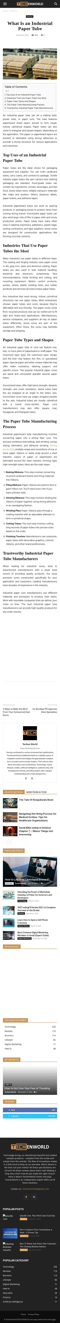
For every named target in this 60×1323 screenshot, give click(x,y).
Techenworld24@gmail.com (35, 1188)
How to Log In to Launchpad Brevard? (27, 879)
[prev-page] (5, 842)
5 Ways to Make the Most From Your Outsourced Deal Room (16, 712)
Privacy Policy (33, 1314)
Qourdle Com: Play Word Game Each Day (37, 1216)
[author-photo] (30, 740)
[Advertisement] (30, 647)
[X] (27, 42)
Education (9, 883)
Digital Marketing (24, 938)
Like (53, 1110)
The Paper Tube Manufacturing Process (25, 104)
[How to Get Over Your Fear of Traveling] (30, 1080)
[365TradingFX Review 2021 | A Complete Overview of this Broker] (9, 910)
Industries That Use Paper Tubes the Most (26, 98)
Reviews (14, 11)
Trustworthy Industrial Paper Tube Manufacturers (30, 108)
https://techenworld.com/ (30, 748)
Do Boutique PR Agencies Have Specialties (45, 710)
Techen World (30, 744)
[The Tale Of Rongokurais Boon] (10, 803)
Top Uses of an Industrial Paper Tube (23, 95)
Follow (51, 1116)
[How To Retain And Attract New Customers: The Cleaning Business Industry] (10, 1247)
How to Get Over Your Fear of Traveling (27, 1088)
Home (5, 11)
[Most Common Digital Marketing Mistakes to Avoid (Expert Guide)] (9, 935)
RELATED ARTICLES (14, 792)
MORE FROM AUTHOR (36, 792)
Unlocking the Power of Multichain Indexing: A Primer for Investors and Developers (34, 895)
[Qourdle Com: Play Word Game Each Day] (10, 1219)
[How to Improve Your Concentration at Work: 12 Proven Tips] (10, 1233)
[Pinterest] (33, 42)
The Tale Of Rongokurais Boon (36, 799)
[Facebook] (20, 42)
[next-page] (9, 842)
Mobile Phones (23, 926)
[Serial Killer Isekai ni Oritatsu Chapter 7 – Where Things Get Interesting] (10, 831)
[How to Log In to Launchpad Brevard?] (30, 872)
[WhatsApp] (40, 42)
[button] (5, 4)
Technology (22, 901)
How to (8, 1085)
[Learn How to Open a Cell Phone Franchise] (9, 923)
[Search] (56, 4)
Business (24, 1250)
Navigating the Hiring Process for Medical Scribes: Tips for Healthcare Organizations (37, 817)
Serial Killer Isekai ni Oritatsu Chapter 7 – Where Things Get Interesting (36, 831)
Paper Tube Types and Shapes (21, 101)
